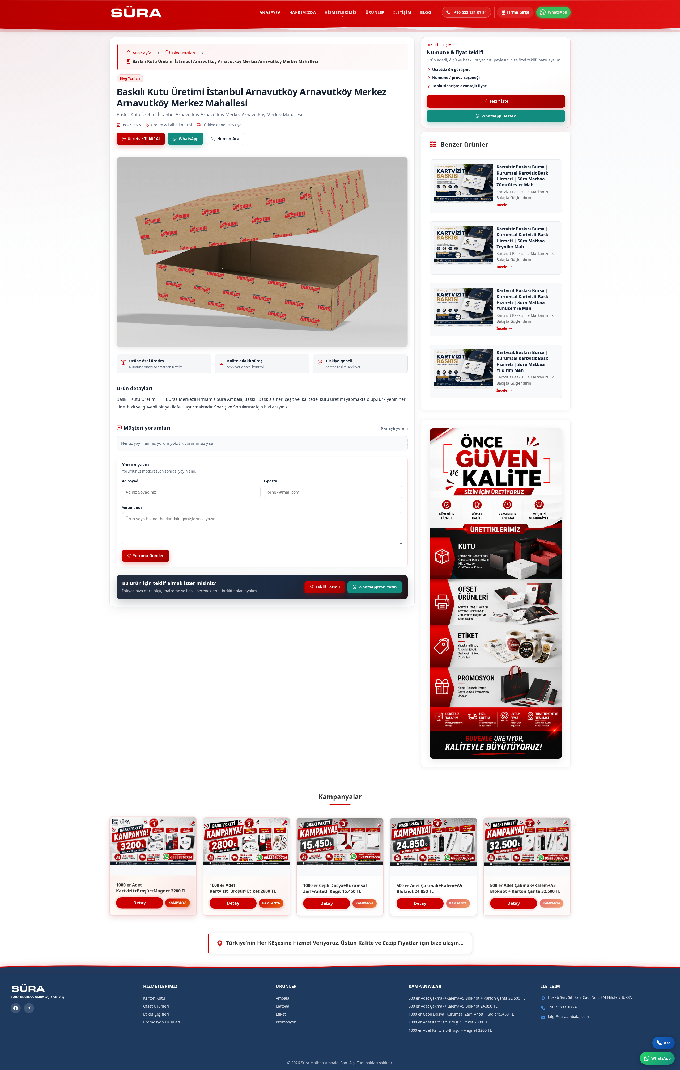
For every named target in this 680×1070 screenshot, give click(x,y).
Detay (139, 903)
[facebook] (16, 1008)
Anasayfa (270, 12)
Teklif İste (498, 101)
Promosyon (286, 1022)
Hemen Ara (228, 138)
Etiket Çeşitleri (156, 1014)
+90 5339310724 (562, 1006)
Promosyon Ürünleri (161, 1022)
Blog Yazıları (130, 78)
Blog (425, 12)
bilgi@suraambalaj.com (568, 1016)
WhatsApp (188, 138)
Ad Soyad (130, 480)
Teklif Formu (328, 586)
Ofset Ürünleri (156, 1006)
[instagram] (29, 1008)
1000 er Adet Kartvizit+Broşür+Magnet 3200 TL (450, 1030)
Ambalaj (283, 998)
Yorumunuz (132, 507)
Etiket (281, 1014)
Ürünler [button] (375, 12)
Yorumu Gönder (148, 555)
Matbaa (282, 1006)
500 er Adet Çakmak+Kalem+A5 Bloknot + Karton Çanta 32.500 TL (467, 998)
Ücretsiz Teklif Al (144, 138)
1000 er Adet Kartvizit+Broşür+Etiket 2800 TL (448, 1022)
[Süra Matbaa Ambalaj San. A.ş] (136, 12)
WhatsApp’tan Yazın (378, 586)
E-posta (270, 480)
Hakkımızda (302, 12)
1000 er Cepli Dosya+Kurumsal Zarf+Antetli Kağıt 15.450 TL (461, 1014)
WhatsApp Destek (499, 116)
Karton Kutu (154, 998)
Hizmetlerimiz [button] (341, 12)
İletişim (402, 12)
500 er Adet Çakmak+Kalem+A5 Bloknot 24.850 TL (453, 1006)
